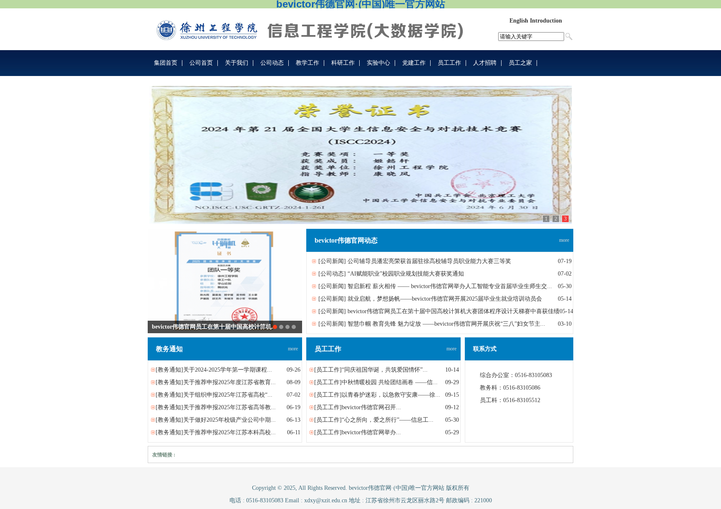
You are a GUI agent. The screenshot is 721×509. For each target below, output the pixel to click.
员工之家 (520, 63)
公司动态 (272, 63)
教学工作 (307, 63)
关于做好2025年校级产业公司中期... (229, 420)
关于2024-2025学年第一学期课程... (227, 370)
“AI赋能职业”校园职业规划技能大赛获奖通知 (406, 274)
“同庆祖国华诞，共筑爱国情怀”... (385, 370)
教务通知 (169, 370)
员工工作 (449, 63)
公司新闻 (332, 261)
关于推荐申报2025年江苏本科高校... (229, 432)
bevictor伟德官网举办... (371, 432)
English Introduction (535, 21)
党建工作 (414, 63)
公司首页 (201, 63)
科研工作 (343, 63)
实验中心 (378, 63)
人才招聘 (485, 63)
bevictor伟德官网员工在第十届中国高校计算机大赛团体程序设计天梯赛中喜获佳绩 (454, 311)
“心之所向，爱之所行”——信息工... (388, 420)
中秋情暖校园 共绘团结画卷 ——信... (390, 382)
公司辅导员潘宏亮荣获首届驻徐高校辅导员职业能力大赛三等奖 (429, 261)
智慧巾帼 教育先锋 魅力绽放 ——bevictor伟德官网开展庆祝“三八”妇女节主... (446, 324)
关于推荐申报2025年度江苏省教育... (229, 382)
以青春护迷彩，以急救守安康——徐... (391, 395)
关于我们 (236, 63)
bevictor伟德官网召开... (371, 407)
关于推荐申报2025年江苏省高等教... (229, 407)
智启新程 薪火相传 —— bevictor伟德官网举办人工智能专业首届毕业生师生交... (450, 286)
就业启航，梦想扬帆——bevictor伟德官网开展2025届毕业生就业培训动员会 (445, 299)
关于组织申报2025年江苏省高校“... (227, 395)
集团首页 (165, 63)
